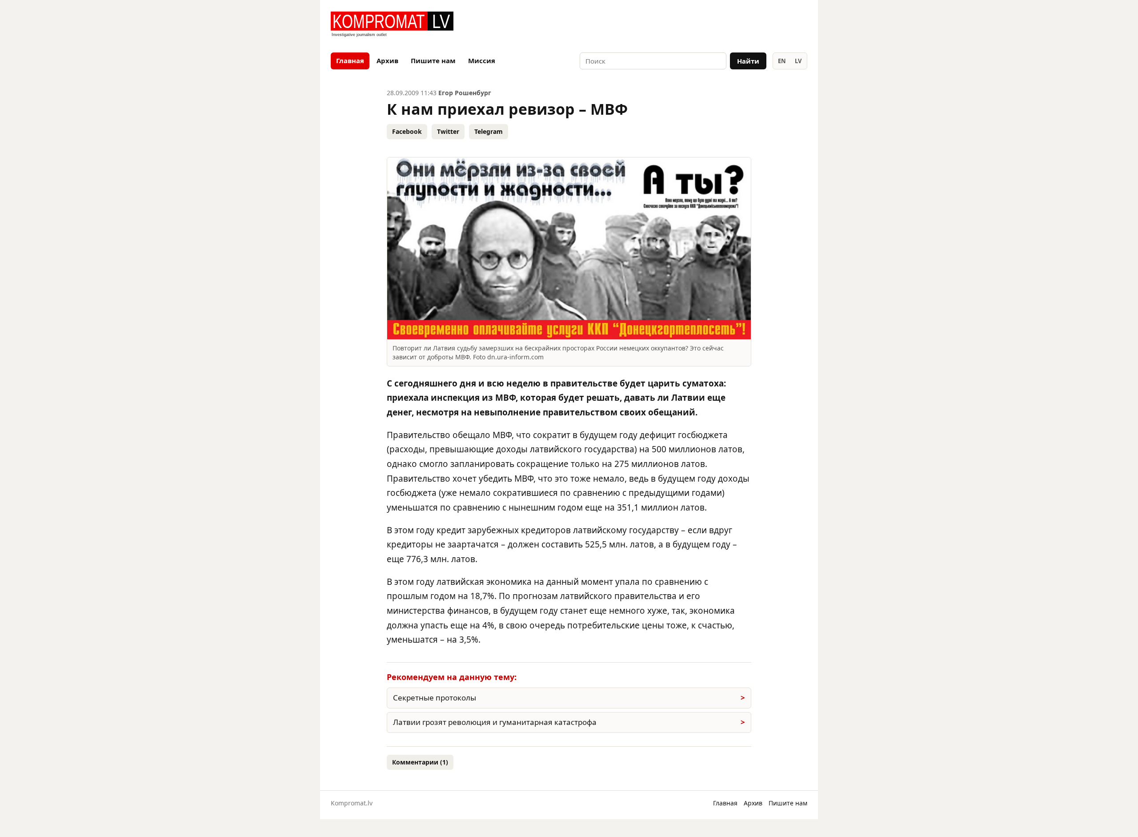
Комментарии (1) (420, 762)
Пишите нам (433, 60)
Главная (350, 60)
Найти (748, 60)
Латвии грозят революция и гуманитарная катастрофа (495, 722)
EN (782, 61)
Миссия (481, 60)
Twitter (448, 131)
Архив (387, 60)
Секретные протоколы (434, 697)
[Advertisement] (703, 25)
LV (798, 61)
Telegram (488, 131)
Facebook (407, 131)
